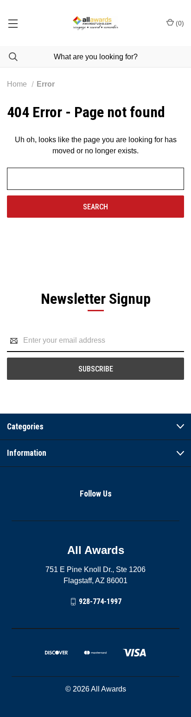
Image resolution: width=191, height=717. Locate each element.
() (179, 23)
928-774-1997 (100, 601)
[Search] (9, 56)
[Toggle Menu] (12, 23)
